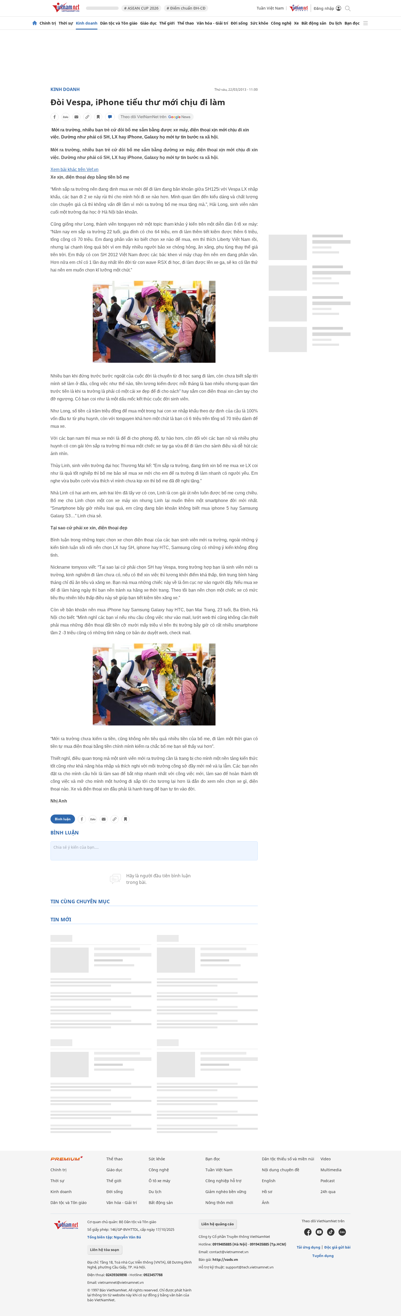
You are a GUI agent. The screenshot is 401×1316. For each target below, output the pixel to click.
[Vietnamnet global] (298, 10)
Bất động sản (313, 23)
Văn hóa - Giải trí (212, 23)
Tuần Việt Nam (270, 8)
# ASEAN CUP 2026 (141, 8)
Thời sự (66, 23)
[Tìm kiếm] (347, 8)
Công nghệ (281, 23)
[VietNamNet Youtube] (319, 1234)
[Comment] (110, 117)
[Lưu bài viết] (98, 117)
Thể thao (185, 23)
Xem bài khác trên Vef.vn (74, 169)
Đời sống (239, 23)
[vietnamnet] (66, 13)
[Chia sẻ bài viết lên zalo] (65, 117)
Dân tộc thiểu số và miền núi (288, 1158)
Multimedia (331, 1169)
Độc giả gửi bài (337, 1247)
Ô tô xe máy (159, 1180)
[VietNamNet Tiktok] (330, 1234)
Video (326, 1158)
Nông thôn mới (219, 1202)
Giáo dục (148, 23)
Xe (296, 23)
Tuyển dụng (323, 1255)
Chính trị (48, 23)
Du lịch (335, 23)
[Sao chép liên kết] (87, 117)
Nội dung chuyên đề (280, 1169)
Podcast (328, 1180)
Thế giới (167, 23)
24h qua (328, 1191)
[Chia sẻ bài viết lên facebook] (54, 117)
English (269, 1180)
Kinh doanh (86, 23)
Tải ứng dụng (308, 1247)
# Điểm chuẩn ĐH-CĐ (186, 8)
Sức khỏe (259, 23)
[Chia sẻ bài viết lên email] (76, 117)
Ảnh (265, 1202)
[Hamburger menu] (365, 23)
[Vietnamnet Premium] (66, 1161)
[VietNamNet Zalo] (342, 1234)
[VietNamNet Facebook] (308, 1234)
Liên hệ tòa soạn (104, 1249)
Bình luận (63, 819)
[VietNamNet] (34, 23)
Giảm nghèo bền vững (225, 1191)
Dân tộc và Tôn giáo (118, 23)
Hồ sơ (267, 1191)
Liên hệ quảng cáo (217, 1223)
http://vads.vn (225, 1259)
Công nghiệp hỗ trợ (223, 1180)
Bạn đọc (352, 23)
